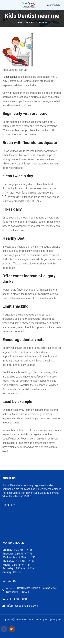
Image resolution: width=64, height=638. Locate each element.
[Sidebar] (4, 195)
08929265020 (54, 5)
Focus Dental (10, 76)
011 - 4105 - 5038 (17, 598)
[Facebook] (4, 629)
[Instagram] (12, 629)
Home (19, 22)
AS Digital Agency (53, 619)
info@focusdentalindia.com (22, 605)
